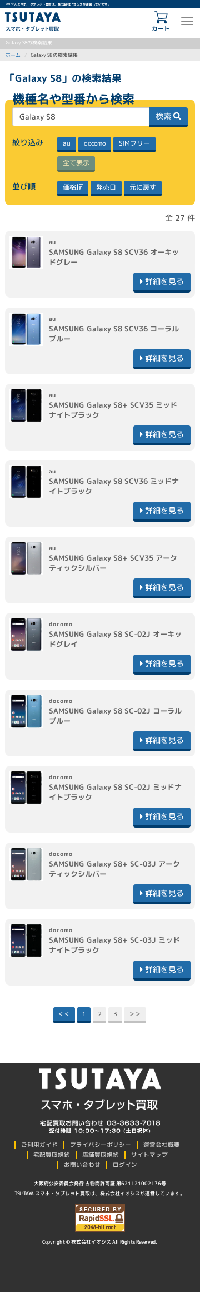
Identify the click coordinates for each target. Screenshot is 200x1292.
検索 (164, 116)
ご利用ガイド (39, 1145)
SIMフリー (134, 143)
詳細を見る (163, 281)
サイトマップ (149, 1155)
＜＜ (64, 1014)
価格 (69, 187)
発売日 (106, 187)
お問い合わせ (82, 1165)
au (67, 143)
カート (161, 28)
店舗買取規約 (100, 1155)
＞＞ (135, 1014)
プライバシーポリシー (100, 1145)
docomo (95, 143)
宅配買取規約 (51, 1155)
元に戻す (142, 187)
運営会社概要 (161, 1145)
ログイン (125, 1165)
